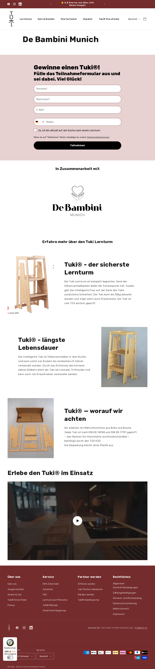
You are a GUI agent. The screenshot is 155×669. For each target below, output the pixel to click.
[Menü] (15, 639)
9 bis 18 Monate (39, 356)
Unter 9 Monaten (38, 345)
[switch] (10, 657)
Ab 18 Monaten (38, 367)
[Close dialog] (148, 6)
